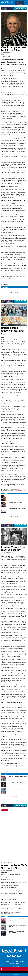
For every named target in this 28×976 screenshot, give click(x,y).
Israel (9, 959)
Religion (24, 959)
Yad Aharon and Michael (7, 913)
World (14, 959)
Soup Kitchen (18, 912)
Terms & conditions (14, 966)
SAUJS (22, 490)
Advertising (18, 965)
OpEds (13, 961)
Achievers (12, 963)
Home (3, 959)
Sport (17, 961)
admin (3, 54)
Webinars (22, 961)
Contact (18, 963)
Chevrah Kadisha (13, 489)
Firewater (16, 974)
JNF (18, 489)
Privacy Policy (11, 965)
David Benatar (4, 554)
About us (4, 965)
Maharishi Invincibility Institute (9, 490)
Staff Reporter (4, 337)
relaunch (11, 912)
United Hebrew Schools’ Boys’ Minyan (10, 771)
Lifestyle (19, 959)
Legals (24, 965)
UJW (25, 490)
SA (6, 959)
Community (7, 961)
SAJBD (18, 490)
